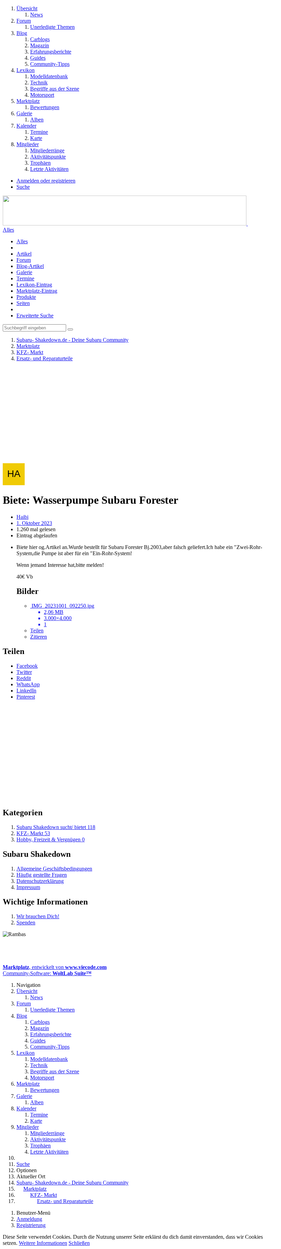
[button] (27, 666)
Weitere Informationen (43, 1243)
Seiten (23, 303)
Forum (23, 260)
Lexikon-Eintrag (34, 285)
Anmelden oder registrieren (45, 181)
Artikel (24, 254)
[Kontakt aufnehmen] (120, 950)
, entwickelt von (55, 967)
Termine (25, 278)
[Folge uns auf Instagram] (174, 950)
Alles (22, 241)
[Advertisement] (140, 415)
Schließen (79, 1243)
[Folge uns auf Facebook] (156, 950)
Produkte (26, 297)
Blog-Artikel (30, 266)
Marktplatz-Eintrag (36, 291)
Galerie (24, 272)
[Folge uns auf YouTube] (138, 950)
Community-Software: (47, 973)
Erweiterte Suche (34, 315)
